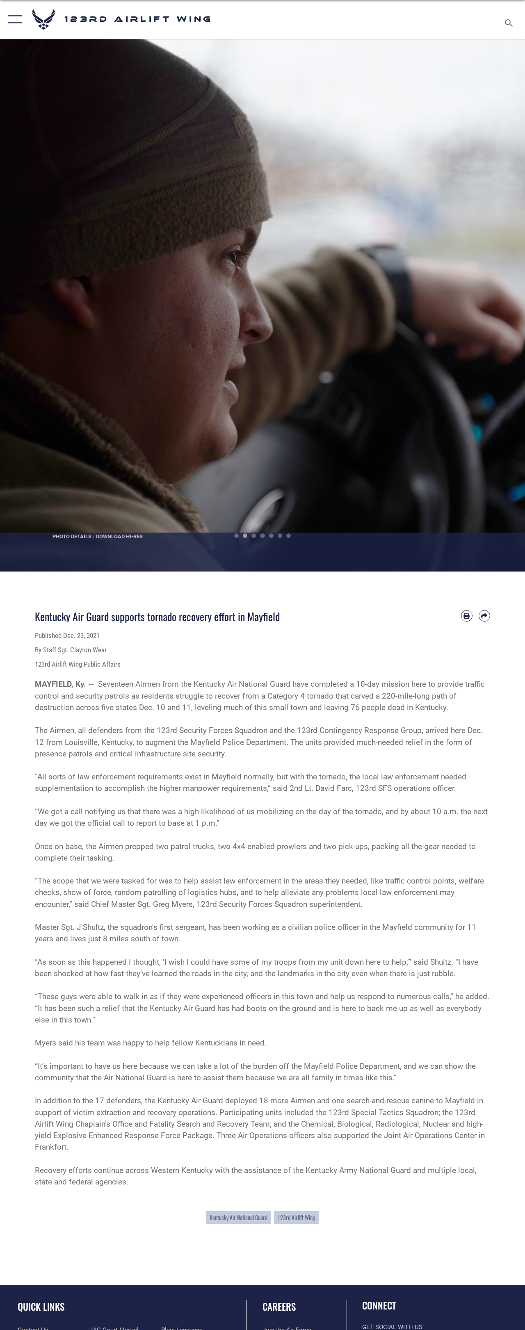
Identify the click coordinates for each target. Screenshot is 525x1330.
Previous (26, 305)
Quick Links (41, 1307)
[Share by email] (484, 616)
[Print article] (466, 616)
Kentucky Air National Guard (238, 1217)
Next (498, 305)
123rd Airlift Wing (296, 1217)
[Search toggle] (510, 19)
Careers (279, 1307)
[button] (13, 19)
